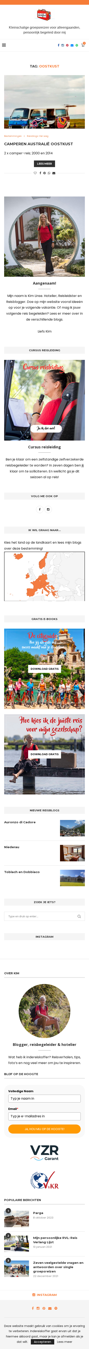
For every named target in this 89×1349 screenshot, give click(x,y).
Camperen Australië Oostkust (38, 144)
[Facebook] (58, 45)
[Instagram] (62, 45)
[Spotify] (77, 45)
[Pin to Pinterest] (44, 173)
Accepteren (42, 1342)
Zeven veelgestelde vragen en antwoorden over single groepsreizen (58, 1267)
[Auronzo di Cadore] (72, 828)
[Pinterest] (67, 45)
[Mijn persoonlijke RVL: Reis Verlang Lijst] (16, 1244)
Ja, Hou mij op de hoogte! (44, 1129)
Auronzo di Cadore (20, 822)
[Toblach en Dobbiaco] (72, 878)
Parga (38, 1213)
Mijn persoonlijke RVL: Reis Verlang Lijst (55, 1240)
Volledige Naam (20, 1091)
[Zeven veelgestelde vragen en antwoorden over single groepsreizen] (16, 1269)
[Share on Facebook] (40, 173)
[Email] (72, 45)
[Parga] (16, 1219)
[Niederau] (72, 853)
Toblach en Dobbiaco (22, 872)
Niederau (11, 847)
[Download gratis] (44, 669)
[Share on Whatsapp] (49, 173)
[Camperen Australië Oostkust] (44, 102)
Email (13, 1109)
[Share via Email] (53, 173)
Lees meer (44, 163)
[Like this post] (35, 173)
